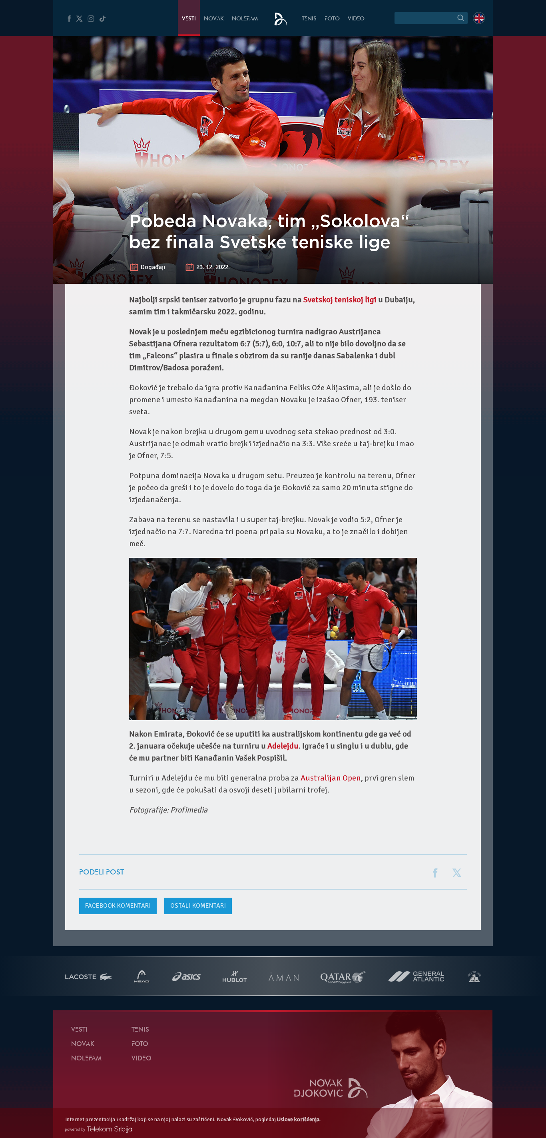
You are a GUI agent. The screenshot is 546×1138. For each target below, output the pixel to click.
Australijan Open (331, 778)
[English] (478, 18)
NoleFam (245, 19)
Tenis (309, 19)
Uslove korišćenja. (299, 1119)
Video (356, 19)
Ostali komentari (198, 906)
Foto (332, 19)
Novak (214, 19)
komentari (118, 906)
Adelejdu (283, 746)
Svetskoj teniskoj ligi (340, 300)
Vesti (189, 19)
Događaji (153, 267)
